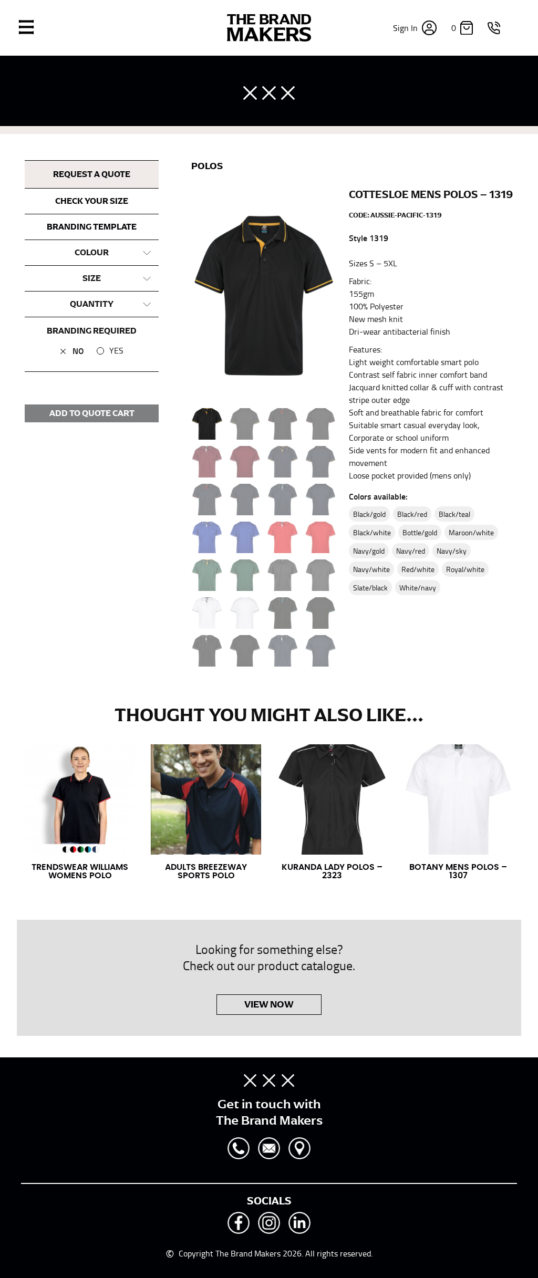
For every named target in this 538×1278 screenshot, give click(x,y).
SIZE (91, 278)
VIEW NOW (269, 1004)
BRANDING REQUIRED (92, 331)
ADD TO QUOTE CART (91, 413)
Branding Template (92, 227)
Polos (207, 166)
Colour (92, 252)
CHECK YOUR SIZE (91, 201)
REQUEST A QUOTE (91, 174)
